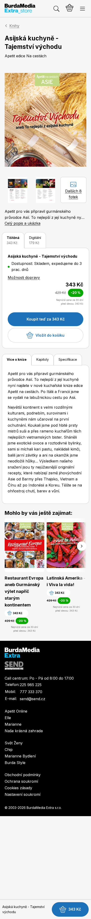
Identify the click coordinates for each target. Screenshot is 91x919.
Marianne (13, 724)
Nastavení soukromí (22, 794)
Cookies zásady (18, 788)
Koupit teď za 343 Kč (46, 319)
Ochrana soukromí (21, 781)
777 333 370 (31, 691)
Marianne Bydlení (20, 756)
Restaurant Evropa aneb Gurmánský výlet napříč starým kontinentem (24, 591)
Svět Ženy (14, 743)
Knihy (14, 25)
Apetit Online (16, 711)
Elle (8, 717)
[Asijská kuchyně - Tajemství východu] (45, 120)
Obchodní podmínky (23, 774)
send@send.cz (32, 698)
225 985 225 (31, 684)
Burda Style (15, 762)
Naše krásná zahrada (24, 730)
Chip (9, 749)
